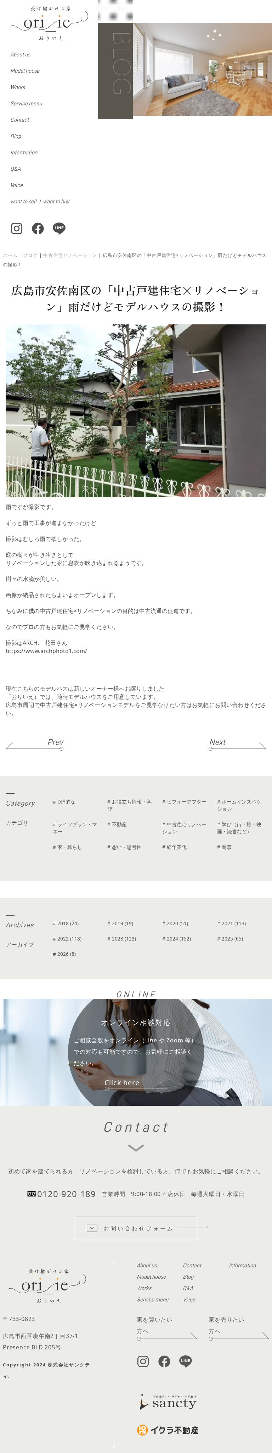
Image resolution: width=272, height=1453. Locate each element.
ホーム (10, 255)
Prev (55, 742)
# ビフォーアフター (184, 801)
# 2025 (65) (230, 938)
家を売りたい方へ (226, 1325)
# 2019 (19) (120, 923)
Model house (24, 71)
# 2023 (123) (121, 938)
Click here (122, 1082)
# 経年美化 (174, 847)
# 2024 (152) (176, 938)
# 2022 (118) (67, 938)
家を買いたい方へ (154, 1325)
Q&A (15, 169)
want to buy (56, 201)
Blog (15, 136)
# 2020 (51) (175, 923)
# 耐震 (224, 847)
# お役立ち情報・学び (129, 805)
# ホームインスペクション (239, 805)
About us (20, 54)
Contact (19, 120)
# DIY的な (64, 801)
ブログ (30, 255)
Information (23, 152)
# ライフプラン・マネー (75, 828)
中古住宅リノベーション (70, 255)
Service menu (26, 103)
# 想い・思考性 (124, 847)
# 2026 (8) (64, 953)
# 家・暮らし (67, 847)
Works (17, 87)
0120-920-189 (66, 1194)
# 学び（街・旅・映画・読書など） (239, 828)
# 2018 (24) (66, 923)
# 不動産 (117, 824)
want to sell (23, 201)
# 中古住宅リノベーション (184, 828)
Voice (16, 185)
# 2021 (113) (231, 923)
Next (217, 742)
